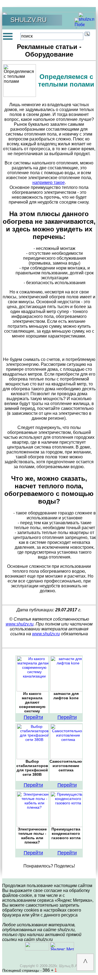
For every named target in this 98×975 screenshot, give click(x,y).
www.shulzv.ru (19, 624)
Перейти (33, 717)
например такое (48, 182)
